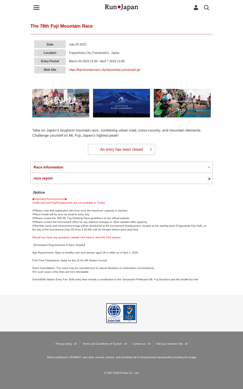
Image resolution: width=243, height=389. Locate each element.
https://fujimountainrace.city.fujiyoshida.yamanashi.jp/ (104, 69)
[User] (196, 8)
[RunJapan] (121, 8)
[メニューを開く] (36, 8)
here (89, 237)
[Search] (207, 8)
